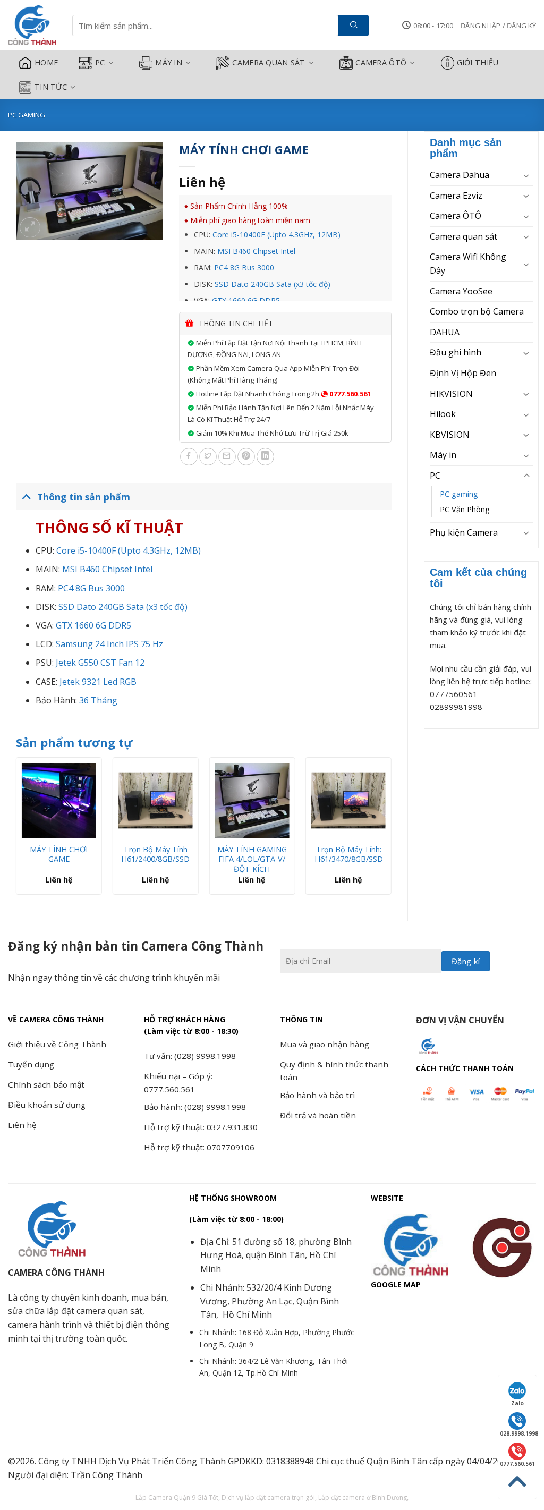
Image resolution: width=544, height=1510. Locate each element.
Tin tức (51, 87)
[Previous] (16, 830)
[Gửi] (353, 25)
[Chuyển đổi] (526, 175)
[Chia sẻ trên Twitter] (208, 456)
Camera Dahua (459, 175)
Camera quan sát (268, 62)
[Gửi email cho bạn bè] (227, 456)
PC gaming (26, 115)
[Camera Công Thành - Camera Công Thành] (32, 25)
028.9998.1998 (518, 1433)
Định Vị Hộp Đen (463, 373)
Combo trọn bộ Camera (477, 311)
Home (46, 62)
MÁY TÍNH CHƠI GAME (59, 854)
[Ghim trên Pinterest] (246, 456)
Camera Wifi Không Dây (468, 263)
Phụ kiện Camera (464, 532)
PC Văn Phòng (465, 509)
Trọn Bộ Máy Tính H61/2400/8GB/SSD (155, 854)
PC (100, 62)
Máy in (168, 62)
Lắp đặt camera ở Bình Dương (362, 1497)
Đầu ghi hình (455, 352)
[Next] (391, 830)
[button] (498, 25)
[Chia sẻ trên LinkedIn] (265, 456)
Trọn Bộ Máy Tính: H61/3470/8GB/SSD (348, 854)
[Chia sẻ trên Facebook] (189, 456)
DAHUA (445, 332)
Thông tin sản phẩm (83, 496)
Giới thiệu (478, 62)
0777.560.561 (349, 393)
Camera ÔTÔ (380, 62)
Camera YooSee (461, 291)
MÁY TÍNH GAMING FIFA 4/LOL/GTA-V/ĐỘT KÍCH (252, 859)
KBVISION (450, 434)
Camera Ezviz (456, 195)
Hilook (443, 414)
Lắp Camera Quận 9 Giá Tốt (176, 1497)
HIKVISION (451, 394)
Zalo (517, 1403)
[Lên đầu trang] (517, 1481)
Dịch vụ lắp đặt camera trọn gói (268, 1497)
